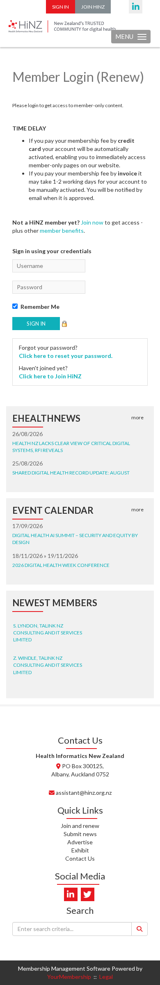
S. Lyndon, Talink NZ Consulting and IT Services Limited (47, 630)
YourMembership (69, 976)
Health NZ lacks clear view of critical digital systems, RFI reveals (71, 446)
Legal (106, 976)
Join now (92, 222)
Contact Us (80, 858)
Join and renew (80, 825)
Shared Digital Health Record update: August (71, 473)
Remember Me (40, 306)
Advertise (80, 842)
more (137, 417)
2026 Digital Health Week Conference (61, 565)
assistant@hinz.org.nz (84, 792)
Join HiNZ (93, 7)
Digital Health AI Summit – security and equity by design (75, 538)
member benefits (62, 230)
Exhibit (80, 850)
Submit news (80, 833)
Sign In (60, 7)
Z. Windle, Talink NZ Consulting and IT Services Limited (47, 662)
